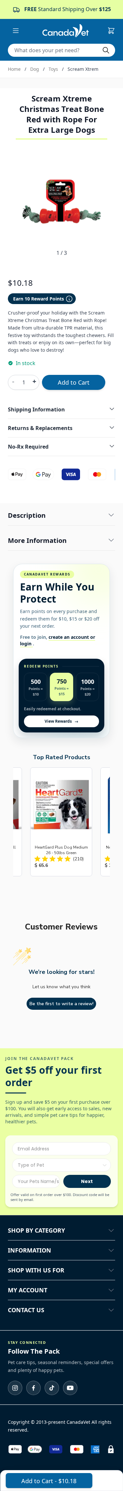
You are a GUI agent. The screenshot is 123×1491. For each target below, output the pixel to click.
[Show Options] (104, 1165)
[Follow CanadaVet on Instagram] (15, 1388)
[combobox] (59, 1165)
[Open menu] (16, 30)
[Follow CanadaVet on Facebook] (33, 1388)
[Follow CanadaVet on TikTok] (52, 1388)
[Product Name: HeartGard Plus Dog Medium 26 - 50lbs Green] (61, 821)
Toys (53, 69)
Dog (34, 69)
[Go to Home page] (65, 30)
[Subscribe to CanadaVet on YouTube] (70, 1388)
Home (14, 69)
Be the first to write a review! (61, 1004)
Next (87, 1181)
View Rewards (61, 721)
